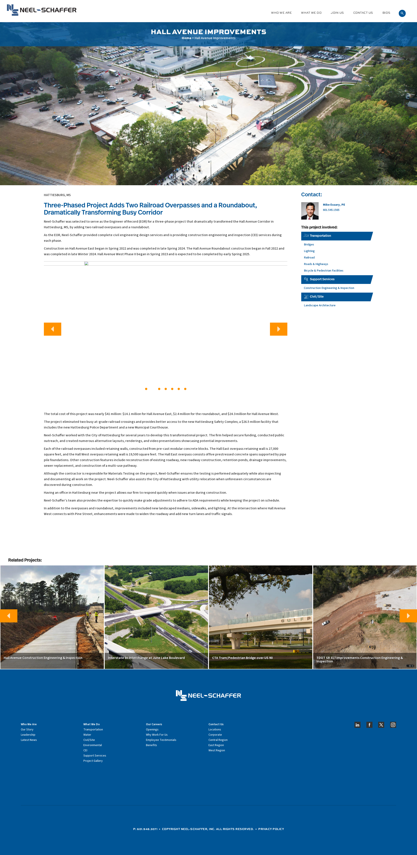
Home (186, 38)
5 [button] (172, 389)
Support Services (322, 279)
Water (87, 735)
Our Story (27, 729)
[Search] (402, 12)
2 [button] (153, 389)
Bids (386, 13)
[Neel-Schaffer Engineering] (41, 10)
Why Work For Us (157, 735)
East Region (216, 745)
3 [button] (159, 389)
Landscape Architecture (320, 305)
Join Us (337, 13)
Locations (214, 729)
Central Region (218, 740)
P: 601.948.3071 (145, 829)
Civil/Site (317, 296)
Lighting (309, 251)
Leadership (28, 735)
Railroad (309, 257)
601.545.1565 (331, 210)
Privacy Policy (271, 829)
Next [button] (278, 329)
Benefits (151, 745)
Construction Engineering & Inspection (329, 288)
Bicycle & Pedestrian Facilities (323, 270)
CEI (85, 750)
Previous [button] (52, 329)
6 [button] (179, 389)
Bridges (309, 244)
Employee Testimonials (161, 740)
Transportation (320, 236)
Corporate (215, 735)
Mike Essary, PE (334, 204)
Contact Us (363, 13)
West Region (216, 750)
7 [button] (185, 389)
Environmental (92, 745)
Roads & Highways (316, 264)
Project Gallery (93, 761)
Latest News (29, 740)
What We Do (311, 13)
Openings (152, 729)
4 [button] (166, 389)
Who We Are (281, 13)
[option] (165, 327)
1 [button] (146, 389)
